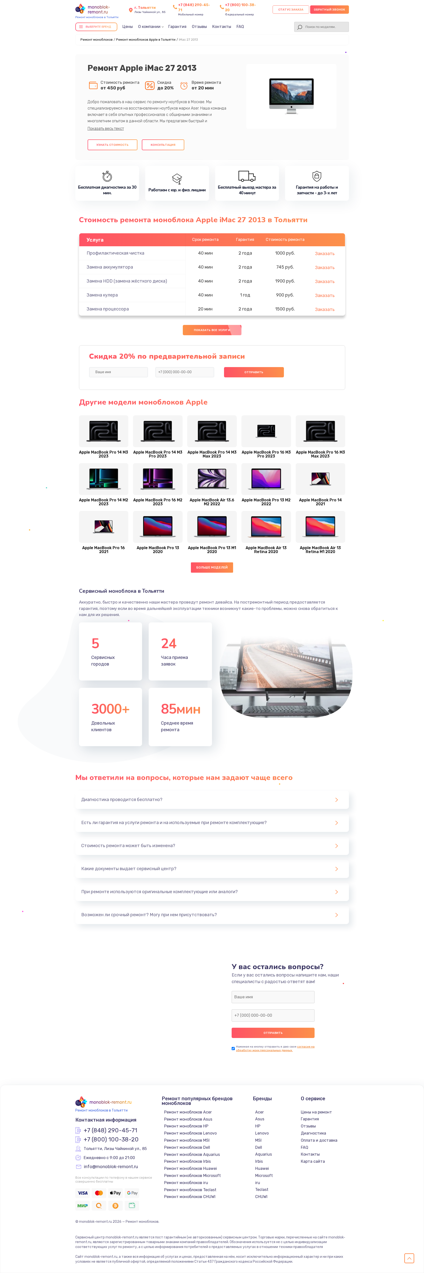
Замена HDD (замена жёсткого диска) (127, 281)
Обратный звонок (329, 9)
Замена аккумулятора (110, 267)
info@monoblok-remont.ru (111, 1166)
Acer (259, 1112)
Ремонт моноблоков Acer (188, 1112)
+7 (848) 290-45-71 (110, 1130)
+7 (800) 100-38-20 (111, 1139)
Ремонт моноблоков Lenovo (190, 1133)
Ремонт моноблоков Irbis (187, 1161)
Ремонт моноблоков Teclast (190, 1189)
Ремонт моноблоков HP (186, 1126)
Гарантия (177, 26)
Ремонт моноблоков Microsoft (192, 1175)
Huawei (262, 1168)
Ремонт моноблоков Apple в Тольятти (145, 39)
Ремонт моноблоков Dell (187, 1147)
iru (257, 1182)
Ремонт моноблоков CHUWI (189, 1196)
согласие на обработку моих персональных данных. (275, 1048)
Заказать (325, 253)
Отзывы (199, 26)
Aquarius (263, 1154)
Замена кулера (102, 295)
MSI (258, 1140)
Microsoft (264, 1175)
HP (257, 1126)
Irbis (259, 1161)
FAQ (240, 26)
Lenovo (262, 1133)
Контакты (221, 26)
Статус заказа (291, 9)
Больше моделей (212, 567)
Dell (258, 1147)
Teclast (261, 1189)
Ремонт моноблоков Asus (188, 1119)
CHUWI (261, 1196)
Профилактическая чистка (115, 253)
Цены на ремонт (316, 1112)
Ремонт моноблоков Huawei (190, 1168)
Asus (259, 1119)
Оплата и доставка (319, 1140)
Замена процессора (108, 309)
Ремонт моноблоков (96, 39)
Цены (127, 26)
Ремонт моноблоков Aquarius (192, 1154)
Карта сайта (313, 1161)
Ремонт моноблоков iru (186, 1182)
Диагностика (313, 1133)
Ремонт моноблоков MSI (187, 1140)
